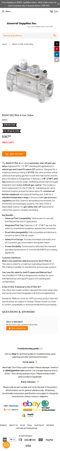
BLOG (22, 425)
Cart (56, 11)
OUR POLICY (39, 425)
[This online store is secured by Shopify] (28, 418)
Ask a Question (18, 328)
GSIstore (28, 436)
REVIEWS (50, 425)
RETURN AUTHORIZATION (26, 428)
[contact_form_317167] (6, 444)
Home (4, 44)
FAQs (29, 425)
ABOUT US (13, 425)
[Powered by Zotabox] (56, 59)
